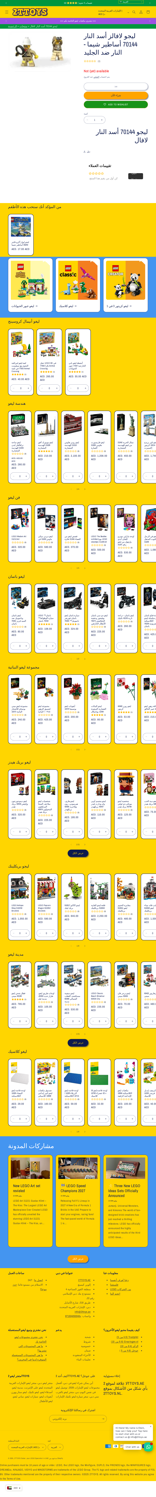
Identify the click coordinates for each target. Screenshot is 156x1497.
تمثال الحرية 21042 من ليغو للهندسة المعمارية (126, 445)
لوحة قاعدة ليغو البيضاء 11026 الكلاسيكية (18, 1093)
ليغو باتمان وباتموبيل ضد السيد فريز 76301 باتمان (19, 619)
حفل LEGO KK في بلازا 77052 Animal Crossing (48, 366)
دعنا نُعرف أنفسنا (119, 1280)
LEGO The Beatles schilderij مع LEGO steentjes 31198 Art (99, 539)
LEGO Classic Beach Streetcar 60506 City (98, 996)
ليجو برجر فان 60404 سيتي (124, 994)
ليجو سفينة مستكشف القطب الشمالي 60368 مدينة (72, 997)
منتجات (23, 26)
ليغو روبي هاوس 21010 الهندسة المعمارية (72, 445)
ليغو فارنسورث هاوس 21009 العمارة (97, 445)
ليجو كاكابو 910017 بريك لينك (72, 906)
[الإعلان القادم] (150, 3)
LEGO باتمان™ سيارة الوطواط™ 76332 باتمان (46, 618)
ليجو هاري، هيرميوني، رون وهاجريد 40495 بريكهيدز (71, 805)
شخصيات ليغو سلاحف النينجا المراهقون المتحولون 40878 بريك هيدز (45, 806)
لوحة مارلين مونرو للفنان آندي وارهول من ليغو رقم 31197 (126, 540)
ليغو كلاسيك (66, 306)
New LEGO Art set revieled (26, 1188)
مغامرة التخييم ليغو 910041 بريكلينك (124, 908)
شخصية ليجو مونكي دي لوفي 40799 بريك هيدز (125, 804)
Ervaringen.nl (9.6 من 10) (124, 1341)
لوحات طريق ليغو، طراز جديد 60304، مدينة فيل (46, 996)
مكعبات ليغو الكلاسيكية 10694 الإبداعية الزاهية (125, 1093)
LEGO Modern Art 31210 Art (19, 538)
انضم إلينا (115, 1293)
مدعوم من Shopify (56, 1458)
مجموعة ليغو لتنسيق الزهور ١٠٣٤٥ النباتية (44, 709)
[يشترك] (103, 1418)
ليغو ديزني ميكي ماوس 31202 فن (45, 538)
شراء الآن (116, 95)
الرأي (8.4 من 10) (129, 1346)
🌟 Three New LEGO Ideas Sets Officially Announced (124, 1190)
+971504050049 (73, 1316)
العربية (125, 2)
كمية (86, 113)
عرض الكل (77, 853)
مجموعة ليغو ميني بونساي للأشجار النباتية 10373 (20, 709)
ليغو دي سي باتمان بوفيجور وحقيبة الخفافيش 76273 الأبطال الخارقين (99, 619)
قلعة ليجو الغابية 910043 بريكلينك (98, 906)
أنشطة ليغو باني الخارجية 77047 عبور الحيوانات (77, 366)
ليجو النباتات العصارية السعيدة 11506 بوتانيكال (98, 709)
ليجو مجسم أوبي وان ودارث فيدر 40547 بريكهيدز (98, 804)
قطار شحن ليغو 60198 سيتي (18, 994)
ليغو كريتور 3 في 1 (117, 306)
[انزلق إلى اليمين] (85, 489)
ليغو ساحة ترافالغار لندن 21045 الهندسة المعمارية (18, 446)
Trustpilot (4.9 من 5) (127, 1337)
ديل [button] (88, 151)
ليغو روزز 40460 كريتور (124, 707)
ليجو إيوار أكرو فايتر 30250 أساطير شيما (20, 243)
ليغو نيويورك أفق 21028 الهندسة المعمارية (45, 445)
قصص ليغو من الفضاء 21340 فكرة (73, 538)
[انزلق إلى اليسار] (71, 489)
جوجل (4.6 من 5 (129, 1350)
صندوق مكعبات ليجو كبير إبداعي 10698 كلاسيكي (45, 1093)
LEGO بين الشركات (120, 1289)
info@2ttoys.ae (83, 1311)
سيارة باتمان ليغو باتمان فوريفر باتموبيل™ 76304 (72, 618)
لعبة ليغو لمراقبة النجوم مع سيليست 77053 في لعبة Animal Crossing (21, 367)
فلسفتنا (114, 1284)
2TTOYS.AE (84, 1280)
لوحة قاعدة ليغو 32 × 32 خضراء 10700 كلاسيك (99, 1093)
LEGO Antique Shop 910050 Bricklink (17, 908)
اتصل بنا (38, 1280)
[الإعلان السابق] (6, 3)
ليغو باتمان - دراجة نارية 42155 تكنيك (126, 617)
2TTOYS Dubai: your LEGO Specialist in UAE (31, 1458)
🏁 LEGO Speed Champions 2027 (73, 1188)
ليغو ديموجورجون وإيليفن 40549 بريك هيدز (20, 804)
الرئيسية (12, 26)
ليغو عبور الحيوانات (22, 306)
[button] (6, 11)
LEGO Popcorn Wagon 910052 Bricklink (44, 908)
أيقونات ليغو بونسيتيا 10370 (70, 707)
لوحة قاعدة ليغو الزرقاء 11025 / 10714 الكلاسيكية (72, 1093)
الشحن (96, 77)
